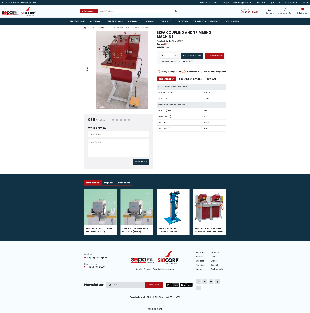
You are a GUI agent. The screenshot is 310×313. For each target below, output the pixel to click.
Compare (270, 13)
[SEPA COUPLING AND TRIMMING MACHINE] (122, 70)
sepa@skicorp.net (97, 257)
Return (199, 256)
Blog (213, 256)
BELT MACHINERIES (98, 27)
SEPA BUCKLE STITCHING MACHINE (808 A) (99, 230)
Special (214, 265)
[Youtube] (211, 281)
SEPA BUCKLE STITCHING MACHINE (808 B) (135, 230)
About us (215, 252)
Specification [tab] (166, 78)
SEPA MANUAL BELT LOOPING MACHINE (169, 230)
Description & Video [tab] (190, 78)
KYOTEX (169, 297)
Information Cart (285, 13)
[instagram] (198, 288)
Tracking (200, 265)
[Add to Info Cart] (87, 70)
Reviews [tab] (211, 78)
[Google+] (198, 281)
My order (200, 252)
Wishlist (199, 269)
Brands (214, 260)
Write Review (141, 161)
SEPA (166, 44)
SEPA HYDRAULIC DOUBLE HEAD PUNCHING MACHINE (209, 230)
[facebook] (217, 281)
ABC (149, 297)
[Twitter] (204, 281)
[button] (96, 21)
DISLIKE (189, 61)
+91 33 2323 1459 (96, 267)
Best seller (124, 182)
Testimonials (217, 269)
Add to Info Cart (192, 55)
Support (200, 260)
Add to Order (214, 55)
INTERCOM (158, 297)
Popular (108, 182)
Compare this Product (171, 61)
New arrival (92, 182)
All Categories (87, 11)
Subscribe (154, 284)
